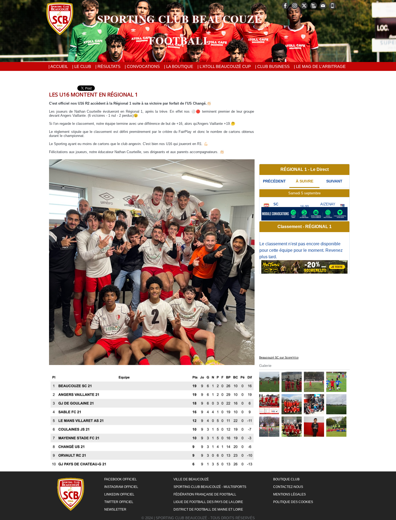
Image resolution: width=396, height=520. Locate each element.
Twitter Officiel (118, 502)
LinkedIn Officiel (119, 494)
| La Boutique (178, 66)
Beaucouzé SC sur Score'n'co (278, 357)
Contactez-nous (288, 487)
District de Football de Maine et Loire (208, 509)
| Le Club (81, 66)
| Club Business (272, 66)
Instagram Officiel (121, 487)
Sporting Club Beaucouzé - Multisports (209, 487)
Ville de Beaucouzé (191, 479)
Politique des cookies (293, 502)
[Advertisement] (304, 123)
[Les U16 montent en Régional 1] (152, 161)
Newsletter (115, 509)
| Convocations (142, 66)
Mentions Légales (289, 494)
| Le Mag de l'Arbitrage (320, 66)
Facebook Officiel (120, 479)
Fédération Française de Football (204, 494)
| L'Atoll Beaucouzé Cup (224, 66)
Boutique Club (286, 479)
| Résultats (107, 66)
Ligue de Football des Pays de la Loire (208, 502)
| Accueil (58, 66)
